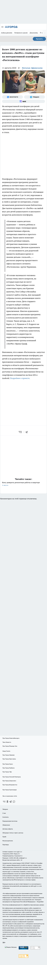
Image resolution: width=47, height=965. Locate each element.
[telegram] (27, 432)
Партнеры (6, 844)
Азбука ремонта (6, 33)
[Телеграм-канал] (34, 97)
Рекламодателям (8, 841)
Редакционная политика (10, 821)
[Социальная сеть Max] (23, 101)
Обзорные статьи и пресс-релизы (13, 833)
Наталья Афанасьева (32, 68)
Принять (39, 39)
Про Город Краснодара (10, 790)
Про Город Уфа (7, 772)
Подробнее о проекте (20, 378)
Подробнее (40, 901)
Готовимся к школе (21, 33)
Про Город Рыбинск (9, 768)
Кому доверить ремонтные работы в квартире (21, 483)
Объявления (6, 825)
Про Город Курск (8, 764)
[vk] (20, 432)
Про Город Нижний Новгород (12, 777)
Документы (34, 33)
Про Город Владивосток (10, 785)
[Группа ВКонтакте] (12, 97)
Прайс (4, 836)
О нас (4, 813)
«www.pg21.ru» (17, 851)
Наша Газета (6, 751)
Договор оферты (8, 829)
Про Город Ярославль (9, 759)
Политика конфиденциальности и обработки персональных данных (23, 905)
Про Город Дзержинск (9, 781)
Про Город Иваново (9, 755)
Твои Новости (7, 742)
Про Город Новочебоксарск (11, 738)
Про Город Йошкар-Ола (10, 746)
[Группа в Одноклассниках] (7, 801)
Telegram (5, 809)
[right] (45, 33)
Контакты (6, 817)
